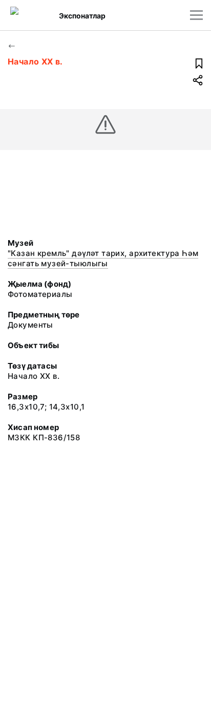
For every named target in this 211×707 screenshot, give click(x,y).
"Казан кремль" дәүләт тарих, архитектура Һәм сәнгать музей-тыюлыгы (103, 258)
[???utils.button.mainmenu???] (196, 15)
